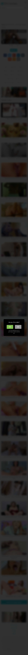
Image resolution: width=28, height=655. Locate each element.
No (18, 327)
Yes (10, 327)
